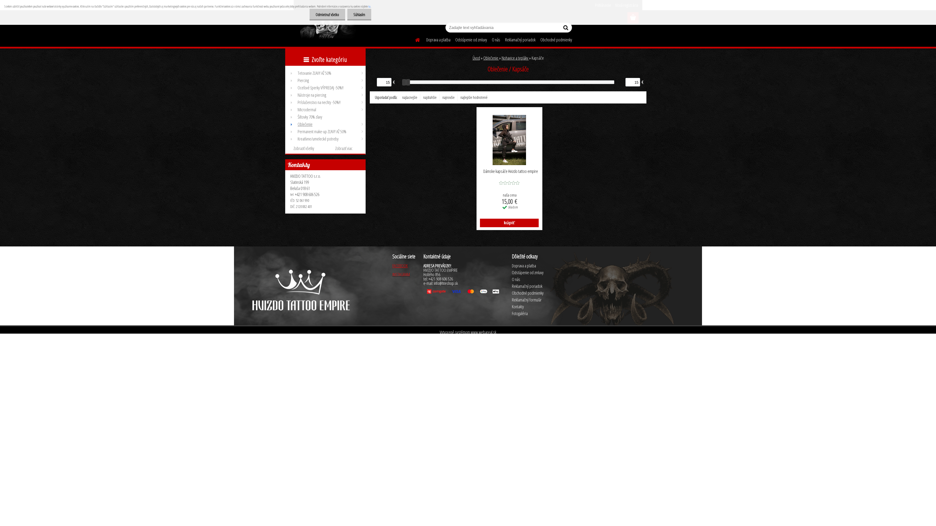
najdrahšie (430, 97)
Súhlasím (359, 14)
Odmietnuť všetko (327, 14)
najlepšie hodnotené (474, 97)
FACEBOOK (400, 266)
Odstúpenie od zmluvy (471, 40)
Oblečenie (491, 58)
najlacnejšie (409, 97)
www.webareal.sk (483, 332)
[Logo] (327, 28)
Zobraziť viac (343, 148)
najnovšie (448, 97)
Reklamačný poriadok (520, 40)
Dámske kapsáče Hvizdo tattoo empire (510, 171)
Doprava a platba (438, 40)
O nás (496, 40)
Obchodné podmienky (556, 40)
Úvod (476, 58)
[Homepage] (414, 39)
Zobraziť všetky (303, 148)
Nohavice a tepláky (515, 58)
